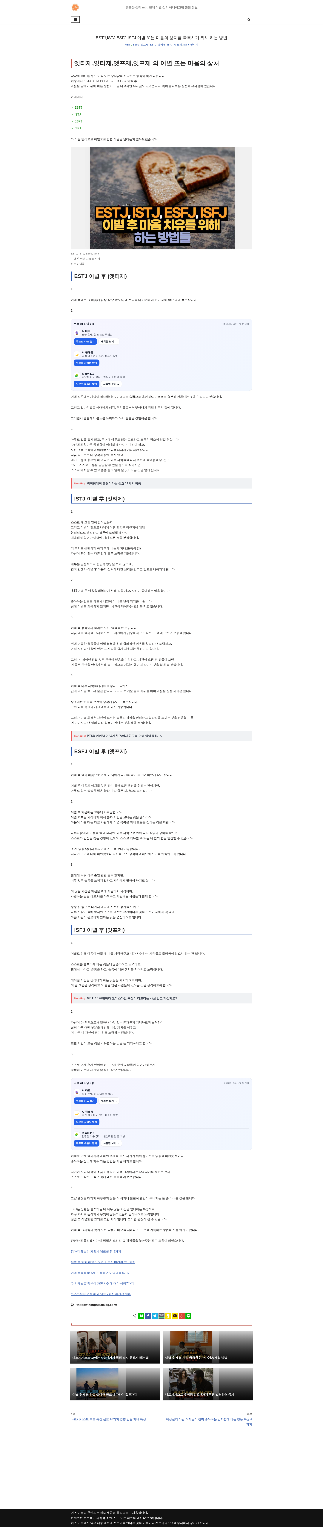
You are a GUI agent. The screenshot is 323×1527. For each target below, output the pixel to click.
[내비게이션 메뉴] (75, 19)
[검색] (248, 19)
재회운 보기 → (109, 341)
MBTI (128, 44)
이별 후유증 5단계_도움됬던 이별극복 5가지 (100, 1272)
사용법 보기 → (111, 384)
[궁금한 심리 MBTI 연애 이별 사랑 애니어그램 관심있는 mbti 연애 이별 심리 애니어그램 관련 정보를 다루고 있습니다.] (76, 7)
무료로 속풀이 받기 (86, 384)
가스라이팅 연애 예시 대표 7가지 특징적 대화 (101, 1294)
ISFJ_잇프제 (174, 44)
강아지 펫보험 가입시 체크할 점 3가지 (96, 1251)
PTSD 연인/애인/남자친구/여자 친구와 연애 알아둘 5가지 (125, 735)
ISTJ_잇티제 (190, 44)
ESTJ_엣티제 (158, 44)
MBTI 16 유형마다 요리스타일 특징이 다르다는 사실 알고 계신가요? (132, 998)
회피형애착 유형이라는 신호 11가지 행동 (114, 483)
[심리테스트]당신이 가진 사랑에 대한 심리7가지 (102, 1283)
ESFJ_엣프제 (140, 44)
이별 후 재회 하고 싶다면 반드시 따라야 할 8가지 (103, 1262)
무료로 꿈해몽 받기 (86, 362)
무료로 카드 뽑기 (85, 341)
